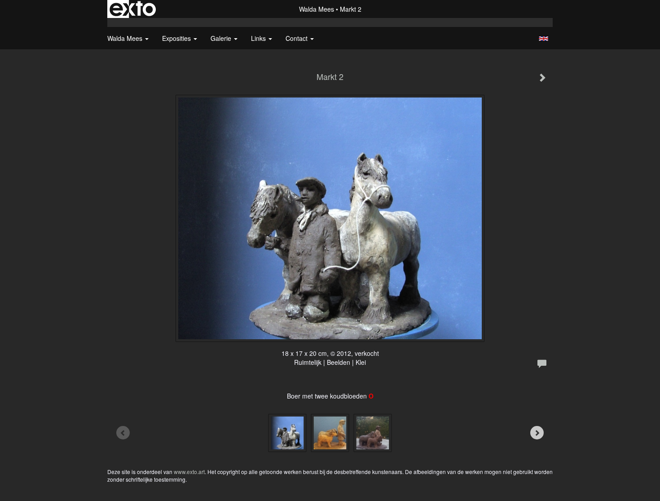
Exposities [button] (177, 38)
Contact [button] (297, 38)
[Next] (537, 432)
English (543, 38)
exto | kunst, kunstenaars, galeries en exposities (132, 9)
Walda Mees (316, 8)
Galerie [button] (222, 38)
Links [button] (259, 38)
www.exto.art (189, 471)
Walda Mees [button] (125, 38)
